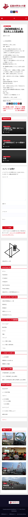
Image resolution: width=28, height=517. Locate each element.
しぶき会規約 (5, 357)
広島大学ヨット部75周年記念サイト (10, 292)
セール (4, 330)
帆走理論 (4, 327)
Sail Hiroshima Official (21, 514)
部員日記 (4, 304)
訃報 (4, 158)
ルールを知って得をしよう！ (9, 411)
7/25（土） (7, 456)
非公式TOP (5, 388)
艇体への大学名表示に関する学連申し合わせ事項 (14, 379)
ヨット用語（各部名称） (8, 344)
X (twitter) (4, 278)
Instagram (4, 281)
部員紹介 (4, 308)
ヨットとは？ (5, 323)
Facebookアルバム (7, 314)
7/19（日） (7, 471)
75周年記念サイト (4, 514)
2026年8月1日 (7, 472)
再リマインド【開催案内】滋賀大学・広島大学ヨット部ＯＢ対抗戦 (20, 108)
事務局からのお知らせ (7, 26)
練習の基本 (5, 414)
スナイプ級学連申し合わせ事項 (9, 376)
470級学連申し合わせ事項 (8, 372)
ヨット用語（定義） (7, 341)
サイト (3, 219)
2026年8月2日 (7, 458)
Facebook (4, 274)
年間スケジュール (6, 311)
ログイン (4, 419)
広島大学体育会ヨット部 (8, 301)
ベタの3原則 (6, 404)
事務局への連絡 (6, 364)
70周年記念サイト (12, 514)
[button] (26, 18)
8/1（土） (6, 441)
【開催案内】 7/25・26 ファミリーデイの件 (13, 129)
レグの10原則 (5, 399)
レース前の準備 (6, 392)
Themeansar (13, 510)
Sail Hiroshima (6, 285)
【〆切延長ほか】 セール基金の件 (14, 143)
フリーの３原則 (7, 401)
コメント (5, 177)
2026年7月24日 (7, 487)
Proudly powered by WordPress (9, 509)
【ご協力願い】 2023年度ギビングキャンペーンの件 (8, 108)
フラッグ (4, 337)
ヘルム (4, 348)
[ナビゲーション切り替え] (14, 18)
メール (4, 211)
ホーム (4, 271)
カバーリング (5, 407)
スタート (4, 395)
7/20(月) (6, 485)
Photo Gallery (5, 288)
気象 (3, 334)
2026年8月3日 (7, 443)
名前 (4, 203)
